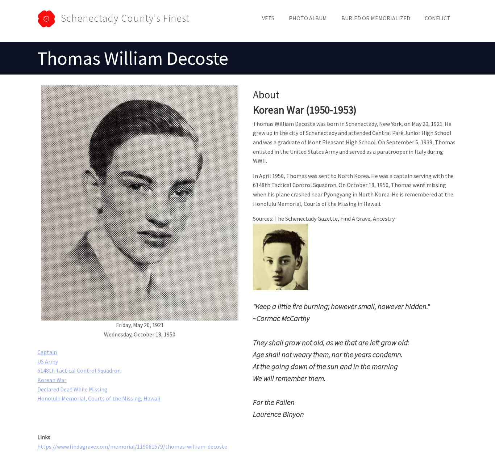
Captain (47, 352)
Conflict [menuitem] (437, 18)
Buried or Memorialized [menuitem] (375, 18)
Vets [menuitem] (268, 18)
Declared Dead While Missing (72, 389)
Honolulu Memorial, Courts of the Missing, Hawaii (98, 398)
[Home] (49, 18)
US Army (47, 361)
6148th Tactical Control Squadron (79, 370)
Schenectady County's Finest (125, 18)
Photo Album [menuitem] (308, 18)
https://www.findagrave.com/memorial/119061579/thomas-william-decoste (132, 446)
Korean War (51, 379)
